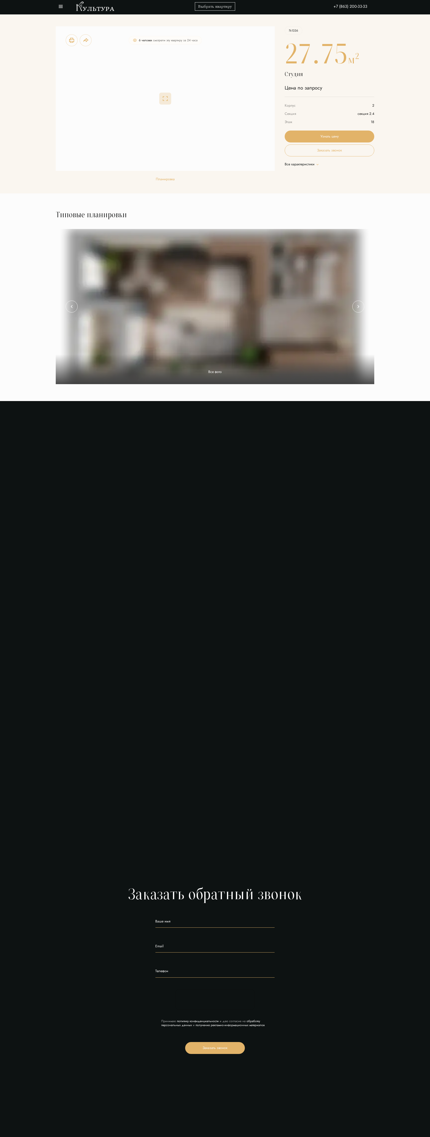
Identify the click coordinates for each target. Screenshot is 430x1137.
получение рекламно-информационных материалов (230, 1025)
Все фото (215, 372)
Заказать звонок (215, 1048)
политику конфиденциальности (198, 1021)
